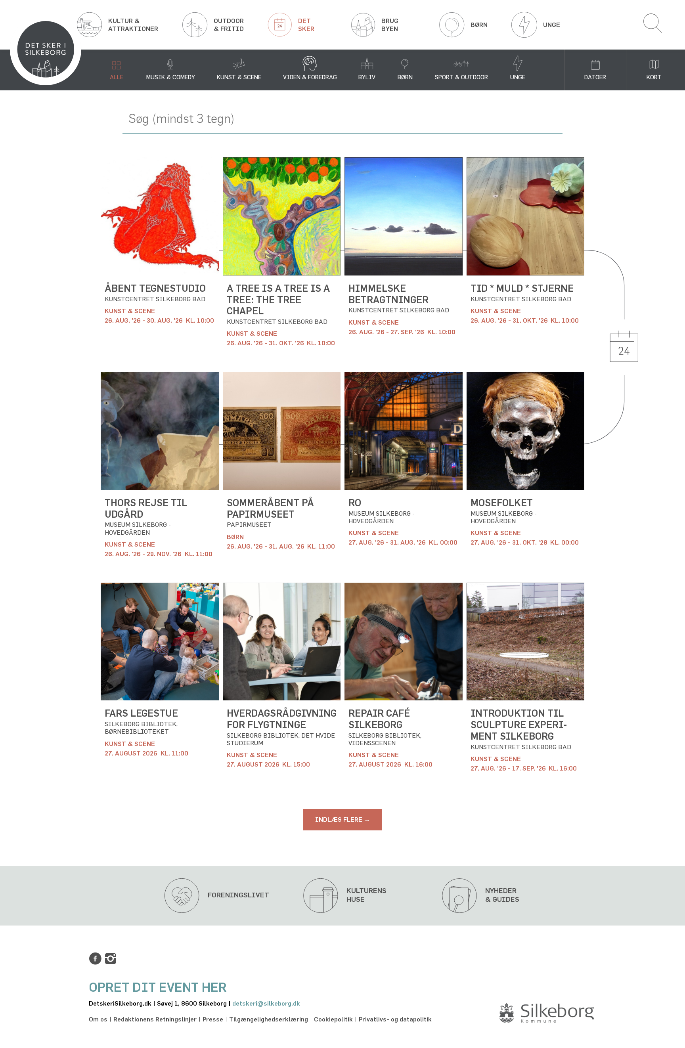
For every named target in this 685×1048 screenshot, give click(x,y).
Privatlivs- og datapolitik (395, 1019)
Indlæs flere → (342, 820)
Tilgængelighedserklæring (268, 1019)
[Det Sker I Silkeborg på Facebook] (95, 958)
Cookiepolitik (333, 1019)
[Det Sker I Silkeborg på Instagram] (110, 958)
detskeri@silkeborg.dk (266, 1003)
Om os (98, 1019)
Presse (213, 1019)
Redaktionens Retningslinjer (155, 1019)
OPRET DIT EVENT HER (158, 987)
